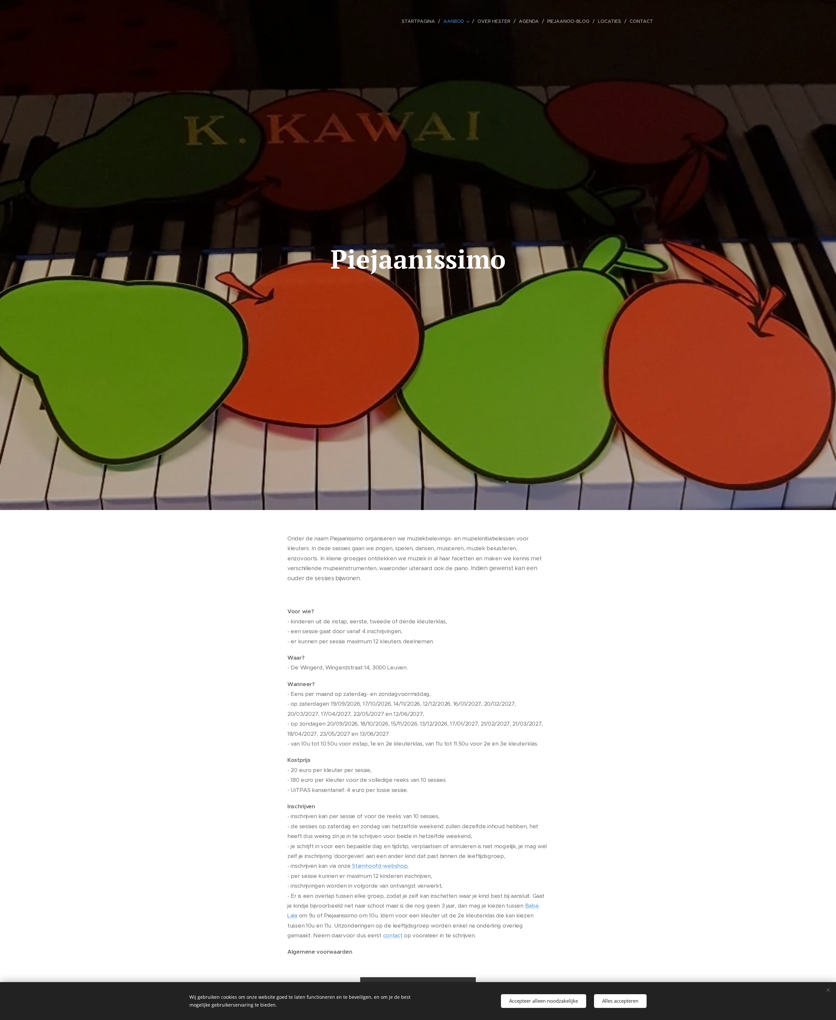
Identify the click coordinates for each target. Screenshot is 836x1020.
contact (393, 935)
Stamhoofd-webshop (379, 865)
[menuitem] (420, 21)
